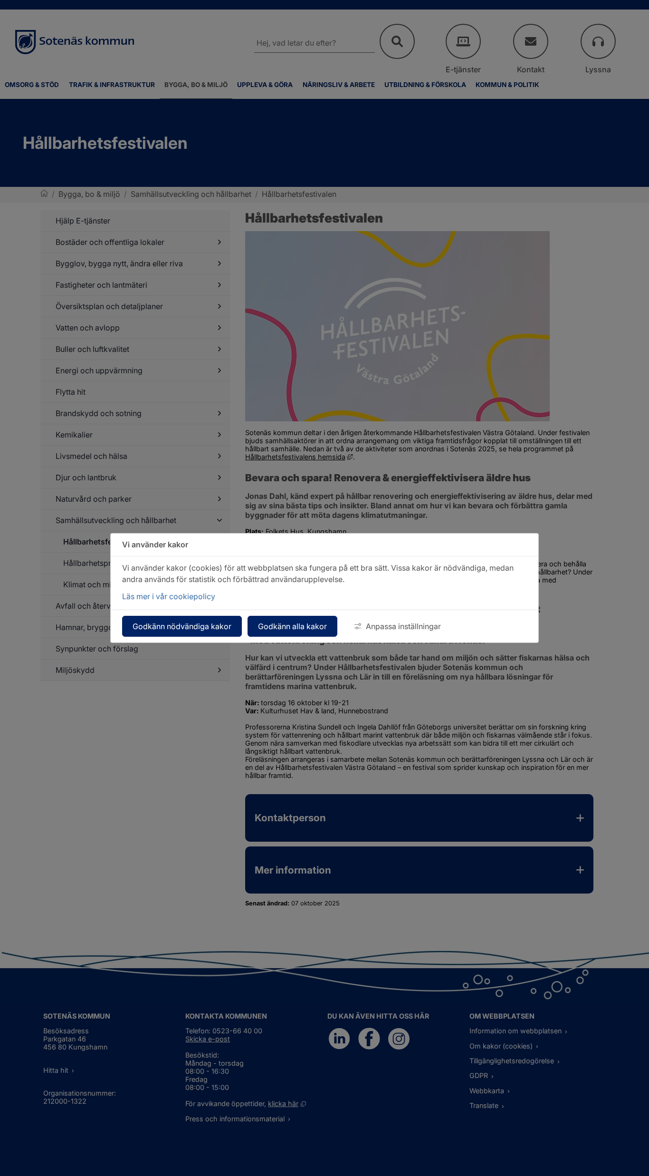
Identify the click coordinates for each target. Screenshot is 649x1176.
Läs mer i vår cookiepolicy (168, 596)
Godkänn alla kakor (292, 626)
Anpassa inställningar (403, 626)
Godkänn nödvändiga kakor (182, 626)
